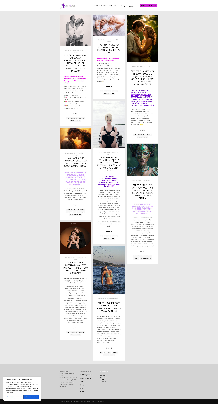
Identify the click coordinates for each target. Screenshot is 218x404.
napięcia (73, 120)
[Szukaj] (137, 6)
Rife (61, 401)
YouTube (103, 381)
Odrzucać (19, 397)
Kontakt (82, 392)
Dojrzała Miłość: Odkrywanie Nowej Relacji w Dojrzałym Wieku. (109, 49)
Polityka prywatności (86, 375)
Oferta (82, 385)
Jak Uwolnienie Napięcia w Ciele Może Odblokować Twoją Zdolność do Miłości (75, 162)
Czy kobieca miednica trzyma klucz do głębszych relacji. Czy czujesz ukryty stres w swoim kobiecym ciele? (142, 77)
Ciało (71, 155)
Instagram (103, 377)
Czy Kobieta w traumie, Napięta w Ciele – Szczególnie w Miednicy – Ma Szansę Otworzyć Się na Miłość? (109, 164)
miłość (76, 212)
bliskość (69, 209)
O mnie (82, 381)
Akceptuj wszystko (31, 397)
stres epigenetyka (75, 214)
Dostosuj (9, 397)
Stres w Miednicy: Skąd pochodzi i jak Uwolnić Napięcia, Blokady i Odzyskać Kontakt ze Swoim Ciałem (142, 191)
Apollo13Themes (90, 401)
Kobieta (75, 52)
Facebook (103, 375)
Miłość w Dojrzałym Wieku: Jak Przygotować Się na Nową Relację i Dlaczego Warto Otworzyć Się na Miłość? (75, 63)
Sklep (81, 388)
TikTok (102, 379)
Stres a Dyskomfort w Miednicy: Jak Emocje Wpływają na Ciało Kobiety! (109, 307)
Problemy (79, 155)
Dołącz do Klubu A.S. (148, 5)
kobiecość (74, 118)
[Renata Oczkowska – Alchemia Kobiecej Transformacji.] (68, 5)
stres (79, 120)
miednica (81, 118)
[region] (22, 389)
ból (68, 118)
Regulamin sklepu (85, 378)
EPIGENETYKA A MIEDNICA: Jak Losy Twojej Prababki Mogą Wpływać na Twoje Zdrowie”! (75, 267)
